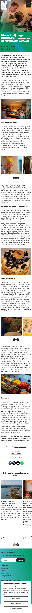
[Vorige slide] (14, 544)
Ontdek (3, 571)
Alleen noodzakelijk (16, 603)
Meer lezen (5, 538)
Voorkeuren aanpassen (16, 608)
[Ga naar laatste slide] (14, 178)
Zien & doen (5, 573)
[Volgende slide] (17, 178)
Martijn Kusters (20, 447)
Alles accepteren (16, 598)
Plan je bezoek (6, 576)
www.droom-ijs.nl (22, 441)
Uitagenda (4, 568)
